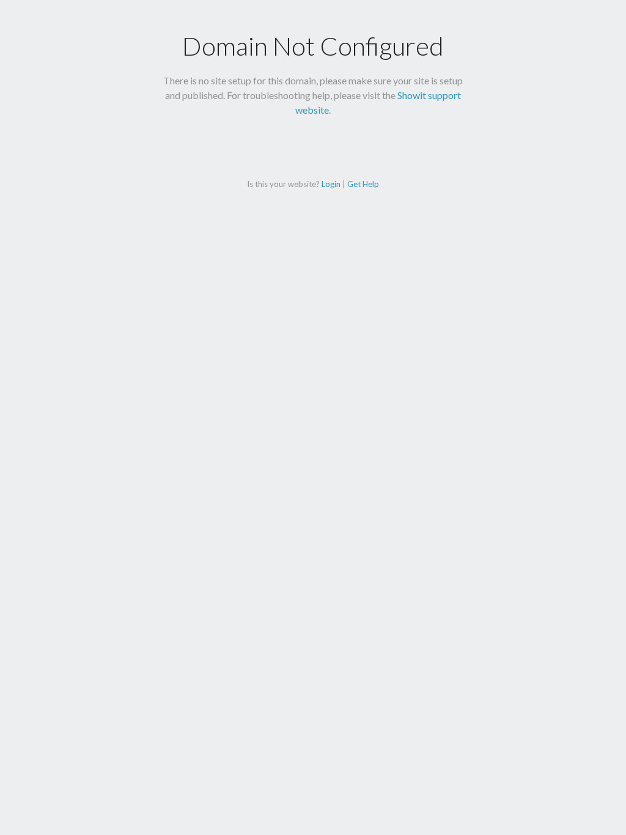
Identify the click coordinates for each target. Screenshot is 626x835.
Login (331, 184)
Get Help (363, 184)
